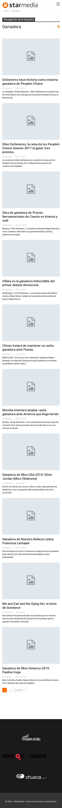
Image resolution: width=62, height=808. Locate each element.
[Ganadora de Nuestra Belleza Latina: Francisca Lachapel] (31, 516)
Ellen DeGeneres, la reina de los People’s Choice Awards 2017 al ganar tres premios (30, 148)
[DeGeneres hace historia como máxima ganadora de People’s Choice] (31, 57)
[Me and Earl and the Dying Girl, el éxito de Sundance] (31, 581)
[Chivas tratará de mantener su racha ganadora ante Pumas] (31, 322)
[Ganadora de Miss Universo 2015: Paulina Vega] (31, 645)
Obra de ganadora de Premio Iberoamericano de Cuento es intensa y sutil (29, 216)
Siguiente (19, 690)
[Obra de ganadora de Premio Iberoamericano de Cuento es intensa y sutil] (31, 189)
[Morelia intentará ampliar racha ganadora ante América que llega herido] (31, 387)
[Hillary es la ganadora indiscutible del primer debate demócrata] (31, 258)
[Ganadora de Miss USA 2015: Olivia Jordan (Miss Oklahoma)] (31, 451)
